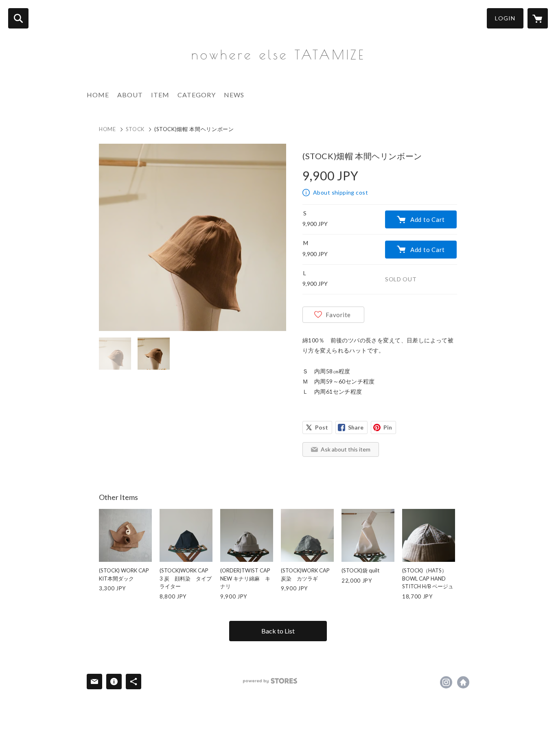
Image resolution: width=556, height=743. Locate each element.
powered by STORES (270, 681)
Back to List (278, 631)
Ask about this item (345, 449)
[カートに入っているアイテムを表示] (538, 18)
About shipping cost (340, 192)
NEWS (234, 95)
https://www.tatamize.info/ (463, 682)
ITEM (160, 95)
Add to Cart (427, 219)
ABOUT (130, 95)
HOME (98, 95)
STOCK (135, 129)
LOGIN (505, 18)
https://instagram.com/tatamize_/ (446, 682)
